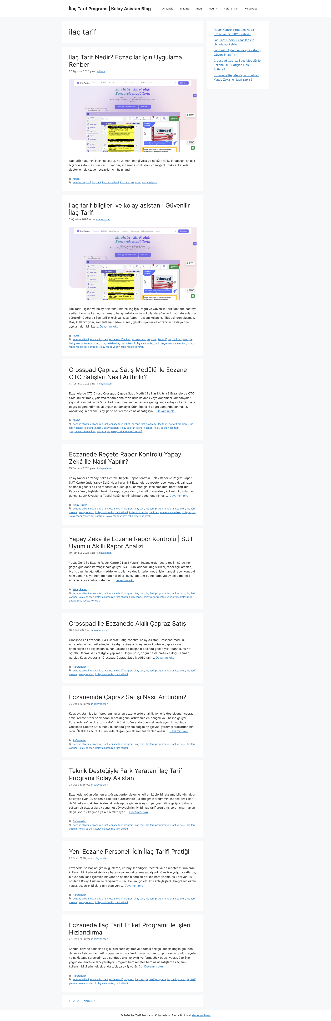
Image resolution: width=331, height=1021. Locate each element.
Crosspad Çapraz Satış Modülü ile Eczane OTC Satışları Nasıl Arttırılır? (128, 373)
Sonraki (89, 1001)
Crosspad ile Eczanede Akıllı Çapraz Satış (127, 623)
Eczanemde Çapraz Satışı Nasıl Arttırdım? (127, 697)
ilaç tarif (96, 182)
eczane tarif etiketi (119, 339)
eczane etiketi (81, 339)
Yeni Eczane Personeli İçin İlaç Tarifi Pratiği (129, 851)
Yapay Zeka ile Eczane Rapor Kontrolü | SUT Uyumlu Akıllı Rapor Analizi (131, 542)
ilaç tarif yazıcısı (176, 508)
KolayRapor (252, 8)
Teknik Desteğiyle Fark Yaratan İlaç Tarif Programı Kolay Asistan (125, 774)
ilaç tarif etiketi (110, 182)
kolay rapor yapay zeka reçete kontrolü (121, 346)
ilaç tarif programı (130, 182)
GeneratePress (201, 1015)
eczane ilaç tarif (82, 182)
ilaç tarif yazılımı (93, 427)
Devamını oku (109, 326)
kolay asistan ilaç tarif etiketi (117, 343)
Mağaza (184, 8)
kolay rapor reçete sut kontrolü (86, 515)
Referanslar (231, 8)
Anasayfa (167, 8)
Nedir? (213, 8)
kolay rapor (188, 512)
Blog (199, 8)
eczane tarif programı (144, 339)
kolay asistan (149, 182)
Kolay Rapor (80, 504)
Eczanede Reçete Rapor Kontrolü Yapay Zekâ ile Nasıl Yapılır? (125, 458)
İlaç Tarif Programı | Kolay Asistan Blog (110, 8)
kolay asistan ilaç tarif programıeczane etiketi (160, 343)
